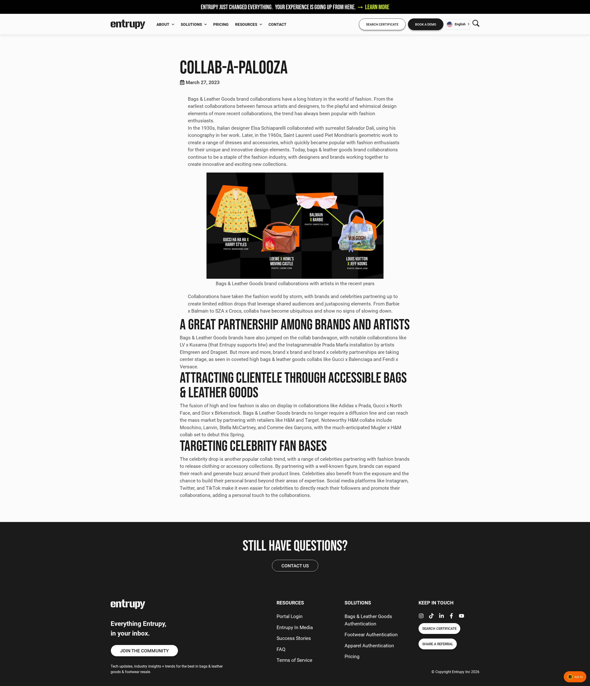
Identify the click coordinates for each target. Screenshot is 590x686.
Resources (246, 24)
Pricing (221, 24)
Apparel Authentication (369, 645)
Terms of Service (294, 660)
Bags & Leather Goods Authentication (368, 620)
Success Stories (294, 638)
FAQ (281, 649)
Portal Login (290, 616)
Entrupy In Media (295, 627)
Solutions (191, 24)
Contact (277, 24)
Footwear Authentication (371, 634)
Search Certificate (382, 24)
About (162, 24)
